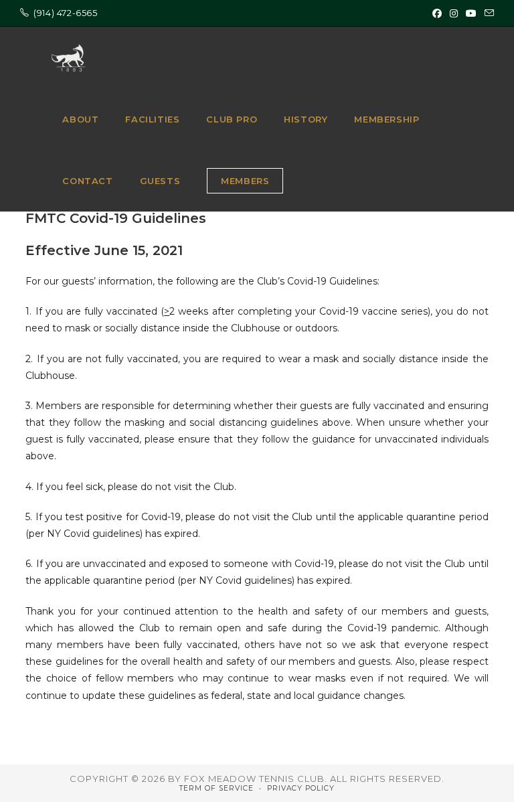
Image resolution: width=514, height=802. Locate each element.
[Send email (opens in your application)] (487, 13)
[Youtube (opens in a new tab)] (471, 13)
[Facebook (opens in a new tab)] (437, 13)
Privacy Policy (301, 788)
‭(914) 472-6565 (65, 12)
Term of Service (216, 788)
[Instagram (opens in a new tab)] (454, 13)
